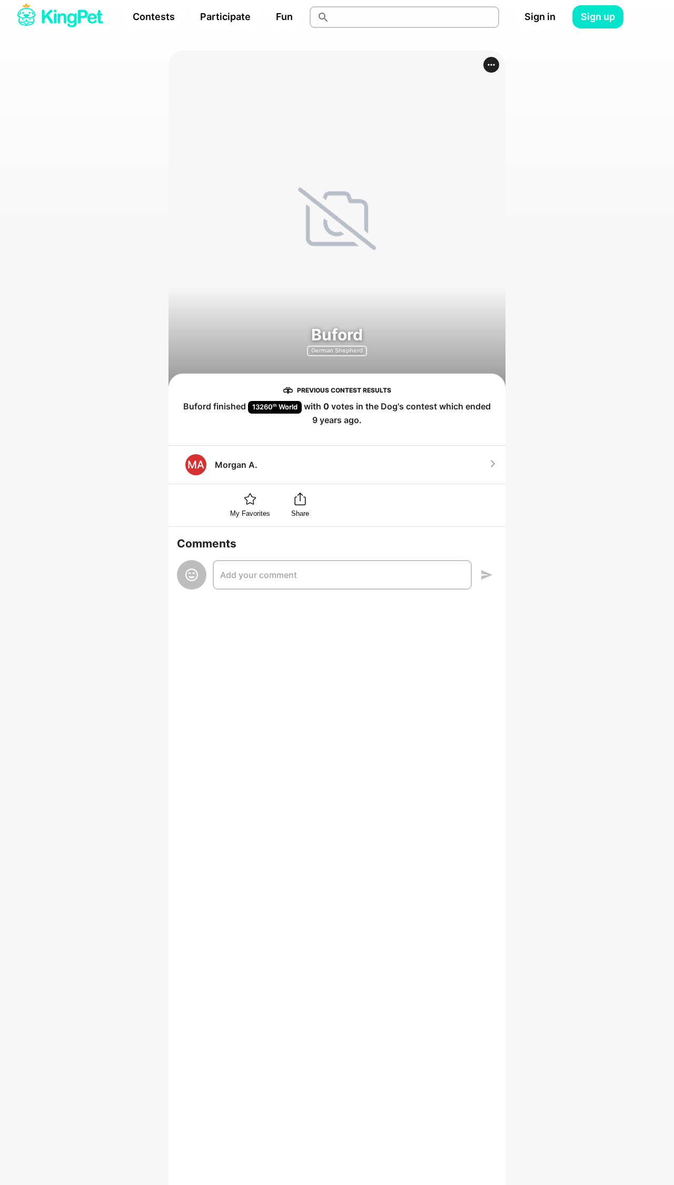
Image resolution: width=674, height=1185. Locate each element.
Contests (154, 16)
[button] (491, 65)
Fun (284, 16)
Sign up (598, 16)
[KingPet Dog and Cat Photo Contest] (60, 17)
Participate (225, 16)
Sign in (540, 16)
